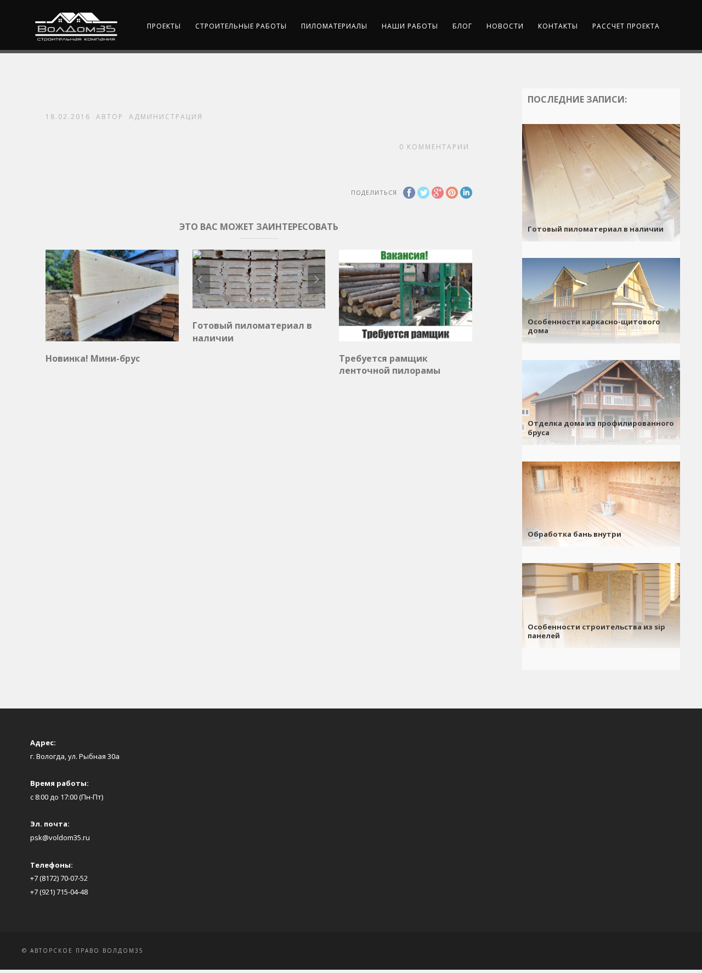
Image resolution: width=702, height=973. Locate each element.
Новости (505, 26)
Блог (462, 26)
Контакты (558, 26)
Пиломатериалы (334, 26)
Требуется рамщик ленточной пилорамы (389, 364)
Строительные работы (241, 26)
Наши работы (410, 26)
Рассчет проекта (626, 26)
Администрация (166, 116)
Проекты (164, 26)
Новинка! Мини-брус (93, 358)
